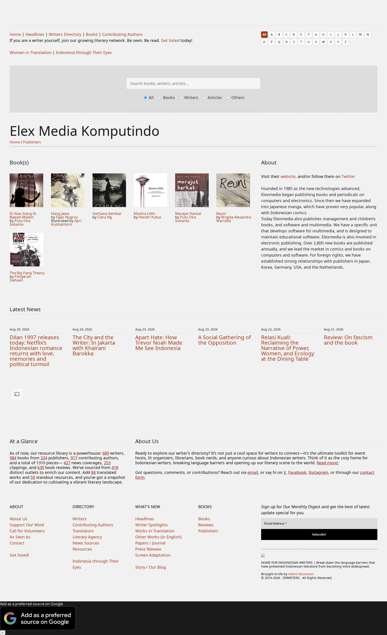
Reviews (205, 524)
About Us (18, 518)
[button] (193, 618)
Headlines (35, 34)
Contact (17, 543)
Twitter (348, 176)
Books (92, 34)
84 (93, 472)
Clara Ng (104, 217)
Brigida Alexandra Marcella (233, 219)
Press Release (148, 549)
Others (237, 97)
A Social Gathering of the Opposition (224, 339)
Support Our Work (27, 524)
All (264, 34)
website (288, 176)
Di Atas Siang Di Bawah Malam (23, 215)
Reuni (221, 213)
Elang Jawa (60, 213)
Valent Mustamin (301, 574)
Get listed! (19, 555)
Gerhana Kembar (107, 213)
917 (74, 457)
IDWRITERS (193, 10)
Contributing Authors (122, 34)
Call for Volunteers (27, 530)
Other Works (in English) (158, 537)
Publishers (32, 142)
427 (67, 462)
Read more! (327, 462)
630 (40, 467)
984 (13, 457)
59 (32, 477)
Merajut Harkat (188, 213)
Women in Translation (31, 52)
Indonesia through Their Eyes (84, 52)
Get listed (170, 40)
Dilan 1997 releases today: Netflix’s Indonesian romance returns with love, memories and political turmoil (36, 350)
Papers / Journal (150, 543)
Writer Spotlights (151, 524)
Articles (214, 97)
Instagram (318, 472)
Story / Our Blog (150, 567)
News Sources (86, 543)
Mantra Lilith (144, 213)
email (252, 472)
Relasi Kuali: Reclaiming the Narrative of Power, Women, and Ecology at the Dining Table (287, 347)
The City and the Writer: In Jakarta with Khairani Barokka (94, 345)
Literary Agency (87, 537)
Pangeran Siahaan (20, 278)
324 (44, 457)
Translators (83, 530)
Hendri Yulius (150, 217)
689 (105, 453)
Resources (82, 549)
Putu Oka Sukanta (20, 222)
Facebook (297, 472)
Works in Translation (154, 530)
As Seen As (20, 537)
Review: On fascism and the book (348, 339)
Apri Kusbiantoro (66, 222)
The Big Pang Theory (27, 272)
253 (107, 462)
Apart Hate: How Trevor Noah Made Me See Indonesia (158, 342)
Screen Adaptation (152, 555)
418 (115, 467)
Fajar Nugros (67, 217)
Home (15, 34)
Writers (190, 97)
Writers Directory (65, 34)
